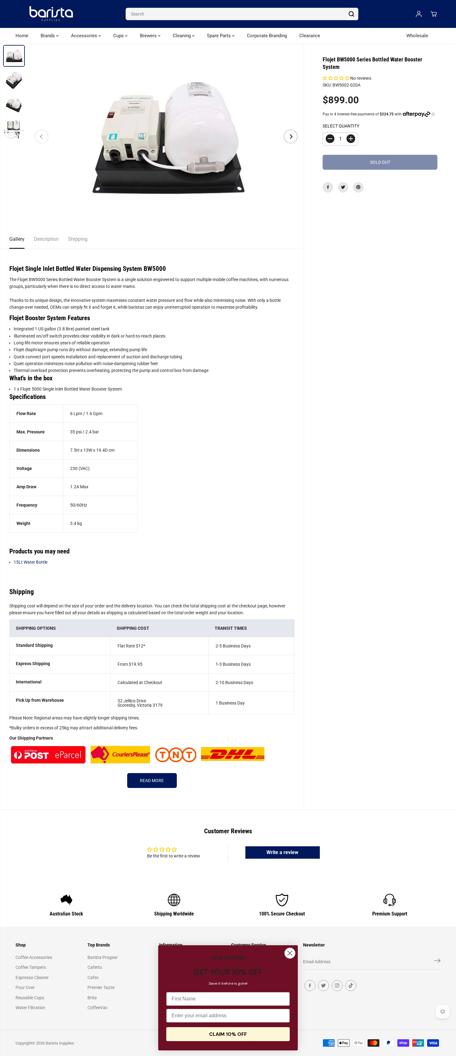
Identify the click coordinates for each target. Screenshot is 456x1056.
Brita (92, 997)
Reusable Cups (30, 997)
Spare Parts (219, 35)
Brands (48, 35)
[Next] (290, 136)
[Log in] (419, 14)
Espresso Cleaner (32, 977)
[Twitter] (343, 187)
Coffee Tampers (31, 967)
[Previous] (41, 136)
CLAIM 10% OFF (228, 1034)
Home (22, 35)
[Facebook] (328, 187)
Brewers (149, 35)
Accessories (84, 35)
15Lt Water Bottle (30, 562)
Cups (119, 35)
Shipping (77, 239)
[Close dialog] (289, 953)
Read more (152, 780)
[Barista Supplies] (51, 14)
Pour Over (25, 987)
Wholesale (417, 35)
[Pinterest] (358, 187)
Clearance (309, 35)
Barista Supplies (60, 1043)
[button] (336, 78)
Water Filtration (30, 1007)
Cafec (93, 977)
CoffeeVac (97, 1007)
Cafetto (94, 967)
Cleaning (182, 35)
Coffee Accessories (34, 957)
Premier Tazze (100, 987)
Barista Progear (102, 957)
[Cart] (433, 14)
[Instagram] (337, 985)
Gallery (17, 239)
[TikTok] (351, 985)
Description (46, 239)
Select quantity (341, 125)
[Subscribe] (437, 961)
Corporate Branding (267, 35)
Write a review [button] (282, 852)
